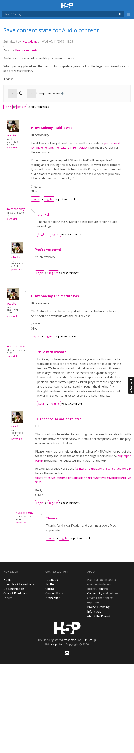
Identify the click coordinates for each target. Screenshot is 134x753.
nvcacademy (29, 41)
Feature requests (26, 50)
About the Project (98, 616)
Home (7, 580)
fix (76, 469)
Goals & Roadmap (15, 593)
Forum (7, 598)
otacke (11, 135)
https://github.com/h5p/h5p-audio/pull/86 (106, 469)
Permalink (12, 147)
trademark (70, 640)
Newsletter (52, 598)
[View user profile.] (13, 131)
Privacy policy (54, 644)
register (21, 106)
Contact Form (54, 593)
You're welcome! (48, 249)
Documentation (13, 589)
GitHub (50, 589)
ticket (38, 478)
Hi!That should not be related (58, 419)
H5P (67, 628)
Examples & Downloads (18, 584)
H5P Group (88, 640)
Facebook (51, 580)
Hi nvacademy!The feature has (55, 296)
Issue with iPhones (51, 352)
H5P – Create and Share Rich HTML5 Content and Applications (67, 6)
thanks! (43, 214)
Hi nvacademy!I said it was (51, 128)
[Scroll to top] (67, 656)
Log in (8, 106)
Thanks (51, 518)
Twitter (50, 584)
